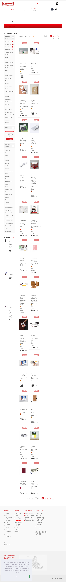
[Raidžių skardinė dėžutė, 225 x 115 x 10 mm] (34, 470)
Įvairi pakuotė (8, 117)
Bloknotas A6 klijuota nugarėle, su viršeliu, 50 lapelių (34, 142)
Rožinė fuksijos (8, 189)
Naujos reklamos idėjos (16, 531)
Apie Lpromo (28, 517)
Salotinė (7, 197)
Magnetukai (8, 107)
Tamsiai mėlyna (9, 218)
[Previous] (45, 36)
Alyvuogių (7, 150)
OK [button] (17, 576)
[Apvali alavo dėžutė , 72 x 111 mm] (34, 51)
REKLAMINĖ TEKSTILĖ (12, 22)
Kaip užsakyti (40, 519)
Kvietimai (7, 73)
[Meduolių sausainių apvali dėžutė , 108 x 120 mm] (34, 363)
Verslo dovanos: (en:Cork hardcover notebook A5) (34, 412)
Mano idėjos (34, 8)
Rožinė (7, 186)
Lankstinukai (8, 78)
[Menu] (57, 3)
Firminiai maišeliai (9, 44)
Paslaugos (8, 536)
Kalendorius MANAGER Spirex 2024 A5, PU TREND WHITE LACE (34, 261)
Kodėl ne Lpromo (29, 515)
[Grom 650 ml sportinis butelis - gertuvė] (6, 240)
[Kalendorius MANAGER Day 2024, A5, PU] (23, 470)
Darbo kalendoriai (9, 47)
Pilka (6, 179)
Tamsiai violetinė (9, 223)
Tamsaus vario (8, 212)
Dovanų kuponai (9, 75)
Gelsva (7, 158)
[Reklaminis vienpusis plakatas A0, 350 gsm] (34, 435)
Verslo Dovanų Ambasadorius (17, 522)
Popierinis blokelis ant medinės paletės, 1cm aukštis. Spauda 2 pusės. (23, 300)
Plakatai (7, 83)
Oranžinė (7, 176)
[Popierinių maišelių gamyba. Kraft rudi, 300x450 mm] (34, 89)
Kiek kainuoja (40, 517)
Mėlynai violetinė (9, 171)
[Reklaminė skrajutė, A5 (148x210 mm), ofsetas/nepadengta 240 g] (23, 89)
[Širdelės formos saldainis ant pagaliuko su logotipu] (6, 306)
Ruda (6, 192)
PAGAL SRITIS (10, 30)
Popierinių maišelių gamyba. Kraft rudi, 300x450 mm (34, 103)
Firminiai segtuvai (9, 67)
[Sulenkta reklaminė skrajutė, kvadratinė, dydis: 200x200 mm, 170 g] (23, 324)
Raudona (7, 184)
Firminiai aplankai (9, 65)
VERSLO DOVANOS (11, 14)
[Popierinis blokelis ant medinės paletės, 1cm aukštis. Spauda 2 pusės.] (23, 284)
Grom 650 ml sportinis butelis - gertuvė (11, 243)
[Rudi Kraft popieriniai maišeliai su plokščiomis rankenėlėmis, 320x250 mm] (34, 284)
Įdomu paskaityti (29, 519)
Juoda (6, 165)
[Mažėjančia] (33, 36)
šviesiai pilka (8, 210)
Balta (6, 152)
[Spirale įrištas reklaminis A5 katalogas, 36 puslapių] (23, 128)
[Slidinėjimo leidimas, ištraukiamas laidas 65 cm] (23, 165)
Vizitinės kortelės (9, 52)
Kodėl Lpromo (28, 513)
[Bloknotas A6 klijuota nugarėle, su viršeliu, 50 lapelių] (34, 128)
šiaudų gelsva (8, 199)
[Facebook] (36, 532)
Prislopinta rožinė (9, 181)
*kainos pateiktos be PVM (7, 544)
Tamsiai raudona (9, 220)
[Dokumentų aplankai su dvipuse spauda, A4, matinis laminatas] (23, 209)
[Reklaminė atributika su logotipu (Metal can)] (23, 435)
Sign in (12, 9)
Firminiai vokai (8, 112)
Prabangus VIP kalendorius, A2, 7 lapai (23, 411)
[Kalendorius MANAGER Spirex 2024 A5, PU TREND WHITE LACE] (34, 247)
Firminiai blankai (9, 60)
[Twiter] (43, 532)
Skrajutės (7, 41)
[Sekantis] (61, 36)
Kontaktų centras (29, 520)
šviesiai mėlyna (9, 207)
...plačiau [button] (16, 572)
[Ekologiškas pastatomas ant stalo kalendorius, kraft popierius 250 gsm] (23, 51)
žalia (6, 228)
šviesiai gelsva (8, 205)
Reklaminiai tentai (9, 114)
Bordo (6, 155)
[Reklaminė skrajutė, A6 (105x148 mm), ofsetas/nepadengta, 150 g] (34, 209)
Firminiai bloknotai (9, 62)
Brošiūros (7, 80)
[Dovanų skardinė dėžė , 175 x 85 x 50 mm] (34, 324)
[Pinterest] (37, 534)
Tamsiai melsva (9, 215)
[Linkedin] (40, 532)
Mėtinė (6, 173)
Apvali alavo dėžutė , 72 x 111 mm (34, 63)
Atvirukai (7, 70)
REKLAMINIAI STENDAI (12, 18)
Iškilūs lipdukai (8, 109)
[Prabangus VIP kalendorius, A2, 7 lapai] (23, 398)
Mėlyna (7, 168)
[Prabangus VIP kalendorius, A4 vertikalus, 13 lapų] (23, 363)
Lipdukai (7, 104)
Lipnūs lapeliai (8, 101)
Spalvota (7, 202)
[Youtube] (46, 532)
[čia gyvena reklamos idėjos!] (8, 2)
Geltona (7, 160)
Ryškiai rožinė (8, 194)
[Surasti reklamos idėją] (37, 3)
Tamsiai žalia (8, 226)
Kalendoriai (7, 49)
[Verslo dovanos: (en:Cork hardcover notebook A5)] (34, 398)
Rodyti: (55, 38)
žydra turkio (8, 231)
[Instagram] (40, 534)
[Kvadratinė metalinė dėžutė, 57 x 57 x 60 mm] (23, 247)
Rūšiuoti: (21, 36)
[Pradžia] (4, 33)
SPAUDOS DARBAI (11, 26)
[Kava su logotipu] (6, 273)
